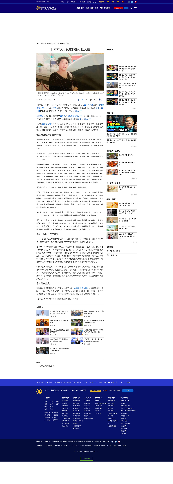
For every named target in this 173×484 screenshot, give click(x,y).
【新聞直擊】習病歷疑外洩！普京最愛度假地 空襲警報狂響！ (127, 102)
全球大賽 (55, 420)
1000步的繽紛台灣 (113, 422)
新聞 (78, 8)
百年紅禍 (123, 418)
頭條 (87, 8)
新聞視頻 (65, 398)
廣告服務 (88, 441)
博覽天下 (47, 417)
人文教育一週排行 (113, 183)
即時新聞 (47, 415)
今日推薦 (110, 113)
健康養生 (99, 398)
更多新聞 (134, 178)
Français (107, 382)
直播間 (83, 390)
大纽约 (45, 382)
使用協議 (72, 441)
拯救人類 (77, 111)
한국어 (127, 382)
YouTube (136, 2)
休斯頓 (68, 382)
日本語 (121, 382)
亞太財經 (65, 426)
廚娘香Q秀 (111, 418)
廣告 (108, 2)
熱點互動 (76, 403)
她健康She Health (101, 403)
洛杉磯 (57, 382)
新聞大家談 (76, 401)
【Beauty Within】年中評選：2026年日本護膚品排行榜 (127, 172)
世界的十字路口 (78, 421)
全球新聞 (65, 401)
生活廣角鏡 (111, 401)
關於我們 (48, 441)
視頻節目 (65, 390)
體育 (57, 404)
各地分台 (73, 2)
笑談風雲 (87, 403)
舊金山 (78, 382)
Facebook (129, 2)
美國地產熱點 (88, 418)
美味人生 (111, 411)
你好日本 (111, 403)
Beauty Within (112, 413)
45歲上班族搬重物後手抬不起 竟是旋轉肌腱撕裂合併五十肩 (127, 236)
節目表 (75, 390)
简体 (83, 2)
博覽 (101, 8)
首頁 (37, 43)
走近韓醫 (98, 413)
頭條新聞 (110, 50)
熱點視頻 (55, 412)
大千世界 (111, 416)
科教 (51, 409)
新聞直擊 (65, 411)
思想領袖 (76, 411)
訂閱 (127, 390)
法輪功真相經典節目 (113, 251)
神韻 (62, 2)
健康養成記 (98, 408)
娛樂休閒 (111, 398)
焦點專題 (43, 43)
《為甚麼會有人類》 (75, 116)
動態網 (103, 445)
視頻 (82, 8)
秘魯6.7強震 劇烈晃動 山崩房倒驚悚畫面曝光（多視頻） (127, 85)
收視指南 (56, 441)
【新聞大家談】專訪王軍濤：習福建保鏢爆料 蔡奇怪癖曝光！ (127, 94)
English (99, 382)
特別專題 (110, 247)
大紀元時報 (58, 445)
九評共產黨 (124, 413)
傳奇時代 (123, 403)
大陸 (45, 409)
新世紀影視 (117, 445)
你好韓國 (111, 406)
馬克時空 (76, 423)
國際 (45, 401)
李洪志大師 (88, 105)
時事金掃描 (76, 406)
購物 (123, 2)
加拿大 (51, 382)
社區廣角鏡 (65, 421)
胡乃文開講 (98, 406)
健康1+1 (98, 401)
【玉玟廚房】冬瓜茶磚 (126, 155)
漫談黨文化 (124, 428)
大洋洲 (63, 382)
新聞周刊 (65, 413)
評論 (45, 406)
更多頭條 (134, 108)
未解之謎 (87, 401)
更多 (124, 445)
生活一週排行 (112, 199)
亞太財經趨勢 (66, 423)
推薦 (92, 8)
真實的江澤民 (125, 416)
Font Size (95, 99)
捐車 (118, 2)
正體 (80, 2)
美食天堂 (111, 408)
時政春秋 (76, 408)
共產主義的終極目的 (127, 408)
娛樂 (57, 401)
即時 (96, 8)
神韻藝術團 (48, 445)
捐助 (113, 2)
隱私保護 (64, 441)
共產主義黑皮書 (112, 255)
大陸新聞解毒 (77, 426)
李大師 (62, 116)
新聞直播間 (119, 8)
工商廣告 (123, 433)
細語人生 (76, 428)
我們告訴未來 (125, 401)
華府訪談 (65, 416)
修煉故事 (123, 431)
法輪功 (50, 43)
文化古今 (87, 416)
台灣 (51, 404)
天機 (98, 108)
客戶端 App (105, 441)
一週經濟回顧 (66, 418)
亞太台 (85, 382)
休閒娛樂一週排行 (113, 151)
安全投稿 (80, 441)
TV (126, 8)
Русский (114, 382)
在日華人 (54, 108)
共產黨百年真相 (125, 406)
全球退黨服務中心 (86, 445)
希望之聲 (75, 445)
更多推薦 (134, 146)
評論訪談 (107, 8)
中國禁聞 (65, 406)
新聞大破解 (76, 413)
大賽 (67, 2)
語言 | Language (92, 2)
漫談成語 (87, 411)
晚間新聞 (65, 408)
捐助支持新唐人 (95, 390)
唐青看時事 (76, 418)
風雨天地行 (124, 421)
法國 (73, 382)
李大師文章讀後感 (59, 43)
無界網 (109, 445)
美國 (45, 404)
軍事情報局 (76, 416)
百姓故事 (123, 426)
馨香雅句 (87, 408)
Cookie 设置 (86, 458)
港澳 (51, 401)
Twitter (132, 2)
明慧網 (96, 445)
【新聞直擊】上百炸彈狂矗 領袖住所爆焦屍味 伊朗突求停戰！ (128, 69)
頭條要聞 (47, 412)
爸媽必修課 (87, 413)
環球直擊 (65, 403)
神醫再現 (98, 411)
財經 (51, 406)
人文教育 (87, 398)
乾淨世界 (67, 445)
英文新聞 (101, 2)
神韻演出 (47, 420)
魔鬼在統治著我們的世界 (128, 411)
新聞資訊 (55, 390)
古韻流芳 (87, 406)
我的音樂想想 (112, 426)
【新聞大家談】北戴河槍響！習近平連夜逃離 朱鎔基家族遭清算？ (127, 77)
